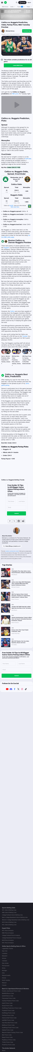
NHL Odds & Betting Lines (9, 924)
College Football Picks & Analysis (11, 935)
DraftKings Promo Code (8, 1013)
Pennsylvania (5, 965)
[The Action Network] (5, 2)
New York (4, 951)
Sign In (29, 2)
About (3, 1050)
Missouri (4, 982)
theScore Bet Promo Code (9, 1017)
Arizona (4, 958)
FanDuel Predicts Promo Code (10, 1000)
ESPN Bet (28, 158)
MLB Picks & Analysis (8, 940)
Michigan (4, 970)
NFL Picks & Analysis (7, 930)
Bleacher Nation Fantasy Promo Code (12, 1032)
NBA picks (15, 94)
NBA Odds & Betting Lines (9, 912)
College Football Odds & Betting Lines (12, 915)
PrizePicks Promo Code (8, 1044)
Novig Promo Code (7, 1005)
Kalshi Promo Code (7, 1003)
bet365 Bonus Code (7, 996)
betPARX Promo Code (8, 1020)
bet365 (11, 205)
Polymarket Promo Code (8, 998)
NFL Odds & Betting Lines (9, 910)
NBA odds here (15, 207)
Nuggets (6, 247)
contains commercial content (12, 551)
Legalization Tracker (7, 948)
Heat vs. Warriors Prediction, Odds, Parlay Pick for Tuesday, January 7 (5, 360)
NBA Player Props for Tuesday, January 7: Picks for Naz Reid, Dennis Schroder (26, 360)
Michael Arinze (10, 31)
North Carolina (6, 980)
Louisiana (4, 953)
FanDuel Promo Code (8, 1015)
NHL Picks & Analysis (8, 942)
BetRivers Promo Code (8, 1025)
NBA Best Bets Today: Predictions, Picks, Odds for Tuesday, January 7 (16, 361)
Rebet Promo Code (7, 1037)
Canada (4, 985)
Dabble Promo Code (7, 1030)
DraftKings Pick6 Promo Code (10, 1027)
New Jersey (5, 963)
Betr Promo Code (7, 1035)
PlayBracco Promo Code (8, 1039)
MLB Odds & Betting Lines (9, 922)
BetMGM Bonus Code (8, 993)
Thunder (24, 336)
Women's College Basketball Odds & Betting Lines (15, 919)
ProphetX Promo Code (8, 1010)
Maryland (4, 956)
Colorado (4, 960)
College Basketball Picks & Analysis (11, 937)
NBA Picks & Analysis (8, 933)
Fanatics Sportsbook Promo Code (11, 991)
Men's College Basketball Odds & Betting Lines (15, 917)
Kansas (4, 977)
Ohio (3, 973)
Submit (16, 513)
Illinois (3, 968)
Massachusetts (6, 975)
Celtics (12, 311)
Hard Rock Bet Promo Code (9, 1022)
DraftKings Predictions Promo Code (11, 1008)
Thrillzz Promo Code (7, 1042)
